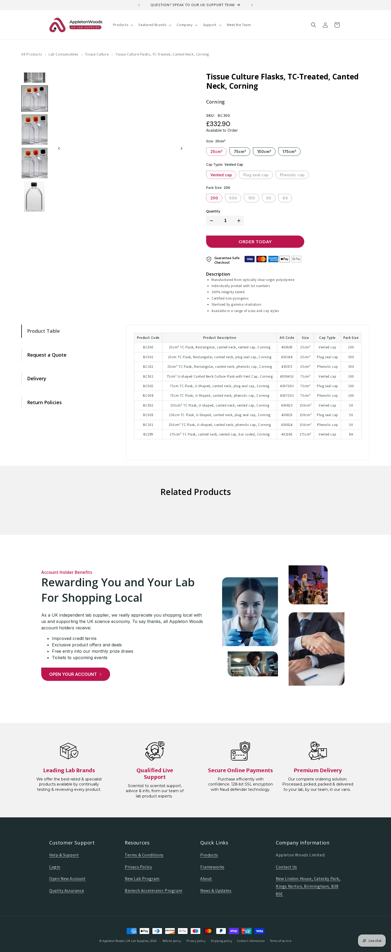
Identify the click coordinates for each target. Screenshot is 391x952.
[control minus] (210, 221)
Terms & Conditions (144, 855)
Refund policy (172, 941)
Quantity (213, 211)
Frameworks (212, 867)
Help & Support (64, 855)
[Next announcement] (252, 5)
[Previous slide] (59, 148)
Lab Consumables (63, 54)
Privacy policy (196, 941)
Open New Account (67, 878)
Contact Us (286, 867)
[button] (123, 24)
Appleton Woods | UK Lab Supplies (125, 941)
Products (209, 855)
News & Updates (215, 890)
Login (54, 867)
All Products (31, 54)
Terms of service (280, 941)
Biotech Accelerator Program (153, 890)
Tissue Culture (97, 54)
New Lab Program (142, 878)
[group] (34, 98)
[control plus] (240, 221)
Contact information (251, 941)
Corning (215, 101)
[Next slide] (181, 148)
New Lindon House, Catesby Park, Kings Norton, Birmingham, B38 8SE (308, 886)
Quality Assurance (66, 890)
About (206, 878)
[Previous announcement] (139, 5)
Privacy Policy (138, 867)
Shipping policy (221, 941)
